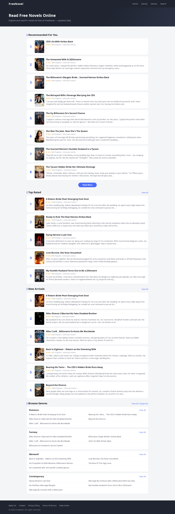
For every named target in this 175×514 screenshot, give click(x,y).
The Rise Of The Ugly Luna (100, 463)
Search (163, 3)
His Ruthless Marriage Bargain (42, 485)
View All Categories (140, 403)
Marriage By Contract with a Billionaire (46, 490)
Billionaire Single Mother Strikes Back (105, 436)
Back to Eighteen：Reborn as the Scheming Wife (50, 458)
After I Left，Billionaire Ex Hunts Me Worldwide (49, 423)
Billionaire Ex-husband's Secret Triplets (46, 445)
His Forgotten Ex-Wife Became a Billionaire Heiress (51, 463)
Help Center (64, 505)
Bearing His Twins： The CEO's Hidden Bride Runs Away (113, 414)
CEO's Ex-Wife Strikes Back (100, 441)
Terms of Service (49, 505)
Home (135, 3)
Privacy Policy (34, 505)
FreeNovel (16, 4)
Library (144, 3)
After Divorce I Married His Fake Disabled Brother (50, 419)
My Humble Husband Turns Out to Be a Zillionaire (110, 485)
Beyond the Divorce (97, 419)
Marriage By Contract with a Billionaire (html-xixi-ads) (112, 481)
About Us (12, 505)
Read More (87, 185)
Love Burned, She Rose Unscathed (103, 458)
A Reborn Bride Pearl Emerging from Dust (47, 414)
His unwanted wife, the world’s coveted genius (49, 467)
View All (145, 192)
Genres (154, 3)
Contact (22, 505)
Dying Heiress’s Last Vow (39, 481)
